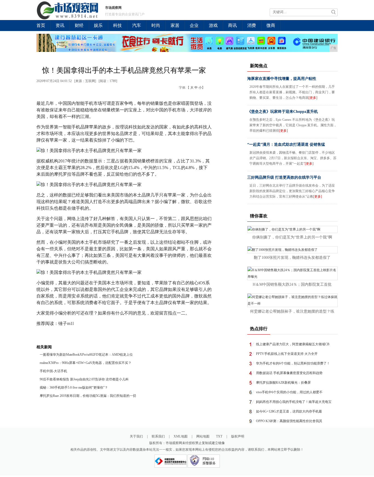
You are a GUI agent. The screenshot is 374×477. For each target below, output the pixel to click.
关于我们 (136, 436)
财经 (79, 25)
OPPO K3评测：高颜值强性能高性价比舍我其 (289, 421)
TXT (219, 436)
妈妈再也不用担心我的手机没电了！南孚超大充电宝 (294, 402)
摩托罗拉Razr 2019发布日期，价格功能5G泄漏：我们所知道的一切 (88, 396)
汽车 (136, 25)
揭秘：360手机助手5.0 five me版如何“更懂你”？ (74, 387)
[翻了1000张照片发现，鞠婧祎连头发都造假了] (283, 250)
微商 (270, 25)
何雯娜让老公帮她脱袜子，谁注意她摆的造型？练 (292, 311)
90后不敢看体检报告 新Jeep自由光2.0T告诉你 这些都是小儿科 (84, 379)
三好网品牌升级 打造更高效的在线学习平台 (284, 177)
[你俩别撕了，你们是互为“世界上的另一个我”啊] (284, 229)
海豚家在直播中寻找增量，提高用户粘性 (281, 79)
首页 (40, 25)
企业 (194, 25)
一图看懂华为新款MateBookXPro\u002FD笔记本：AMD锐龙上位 (86, 355)
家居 (175, 25)
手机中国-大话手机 (53, 371)
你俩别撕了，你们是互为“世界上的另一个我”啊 (292, 237)
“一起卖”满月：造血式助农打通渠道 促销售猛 (286, 144)
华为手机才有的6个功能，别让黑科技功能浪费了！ (293, 363)
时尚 (155, 25)
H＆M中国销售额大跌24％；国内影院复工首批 (292, 284)
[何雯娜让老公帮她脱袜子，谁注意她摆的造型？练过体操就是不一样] (292, 303)
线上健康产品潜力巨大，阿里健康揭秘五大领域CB (292, 344)
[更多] (313, 98)
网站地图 (202, 436)
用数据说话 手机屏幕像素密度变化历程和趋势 (289, 373)
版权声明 (237, 436)
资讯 (60, 25)
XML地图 (181, 436)
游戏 (213, 25)
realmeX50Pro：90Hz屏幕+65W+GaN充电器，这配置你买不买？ (85, 363)
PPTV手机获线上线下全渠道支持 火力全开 (287, 354)
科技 (117, 25)
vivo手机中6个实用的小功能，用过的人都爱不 (289, 392)
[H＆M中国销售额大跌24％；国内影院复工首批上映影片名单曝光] (292, 277)
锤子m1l (66, 323)
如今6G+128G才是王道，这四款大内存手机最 (289, 411)
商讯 (232, 25)
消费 (251, 25)
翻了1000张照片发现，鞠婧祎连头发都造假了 (292, 258)
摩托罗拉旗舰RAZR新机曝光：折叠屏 (283, 383)
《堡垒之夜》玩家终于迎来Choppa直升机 (282, 112)
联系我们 (158, 436)
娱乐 (98, 25)
